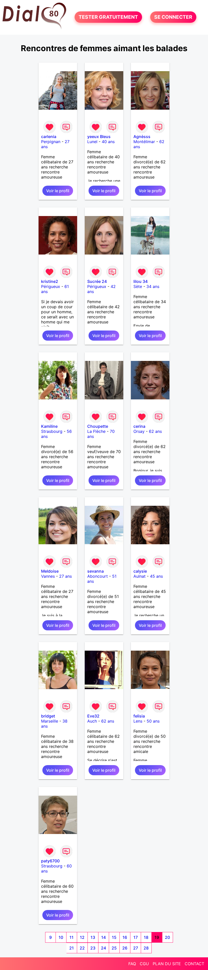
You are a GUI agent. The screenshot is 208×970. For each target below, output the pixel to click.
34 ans (152, 286)
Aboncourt (97, 576)
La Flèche (96, 431)
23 (92, 947)
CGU (144, 963)
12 (82, 937)
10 (61, 937)
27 (135, 947)
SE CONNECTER (173, 17)
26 (124, 947)
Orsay (139, 431)
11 (72, 937)
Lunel (92, 141)
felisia (139, 716)
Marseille (49, 721)
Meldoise (50, 571)
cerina (139, 426)
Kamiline (49, 426)
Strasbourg (51, 431)
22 (82, 947)
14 (103, 937)
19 (156, 937)
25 (114, 947)
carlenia (48, 136)
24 (103, 947)
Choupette (97, 426)
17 (135, 937)
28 (146, 947)
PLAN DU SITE (167, 963)
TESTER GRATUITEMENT (108, 17)
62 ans (155, 431)
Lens (137, 721)
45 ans (156, 576)
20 (167, 937)
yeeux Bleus (99, 136)
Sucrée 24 (97, 281)
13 (93, 937)
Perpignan (50, 141)
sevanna (95, 571)
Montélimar (144, 141)
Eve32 (93, 716)
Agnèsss (141, 136)
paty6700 (50, 860)
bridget (48, 716)
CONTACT (194, 963)
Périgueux (50, 286)
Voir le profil (57, 190)
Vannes (48, 576)
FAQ (132, 963)
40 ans (108, 141)
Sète (137, 286)
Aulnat (139, 576)
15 (114, 937)
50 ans (153, 721)
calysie (140, 571)
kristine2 (49, 281)
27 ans (65, 576)
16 (125, 937)
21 (71, 947)
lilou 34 (140, 281)
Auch (92, 721)
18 (146, 937)
